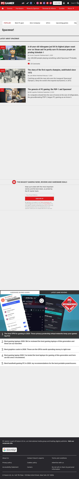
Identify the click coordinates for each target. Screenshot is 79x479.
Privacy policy (7, 463)
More (70, 8)
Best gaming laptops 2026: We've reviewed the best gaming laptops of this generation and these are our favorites (39, 342)
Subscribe (57, 3)
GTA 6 (48, 23)
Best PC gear (19, 23)
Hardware (19, 8)
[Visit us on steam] (27, 3)
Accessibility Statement (10, 467)
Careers (30, 467)
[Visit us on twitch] (44, 3)
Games (9, 8)
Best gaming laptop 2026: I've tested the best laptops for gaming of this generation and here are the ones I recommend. (40, 356)
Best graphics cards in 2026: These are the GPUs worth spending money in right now (37, 349)
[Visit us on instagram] (37, 3)
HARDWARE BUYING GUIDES (20, 292)
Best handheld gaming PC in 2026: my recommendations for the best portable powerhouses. (40, 363)
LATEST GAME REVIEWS (59, 292)
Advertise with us (58, 463)
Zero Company (35, 23)
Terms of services (45, 202)
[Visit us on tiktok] (50, 3)
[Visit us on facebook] (31, 3)
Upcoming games (62, 23)
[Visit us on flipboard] (47, 3)
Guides (61, 8)
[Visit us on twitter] (34, 3)
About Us (5, 458)
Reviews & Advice (49, 8)
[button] (75, 3)
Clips (75, 23)
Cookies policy (32, 463)
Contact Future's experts (35, 458)
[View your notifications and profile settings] (68, 3)
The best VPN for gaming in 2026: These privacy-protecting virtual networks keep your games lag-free (40, 335)
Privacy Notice (47, 203)
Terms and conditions (59, 458)
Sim (2, 90)
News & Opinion (33, 8)
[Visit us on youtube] (41, 3)
